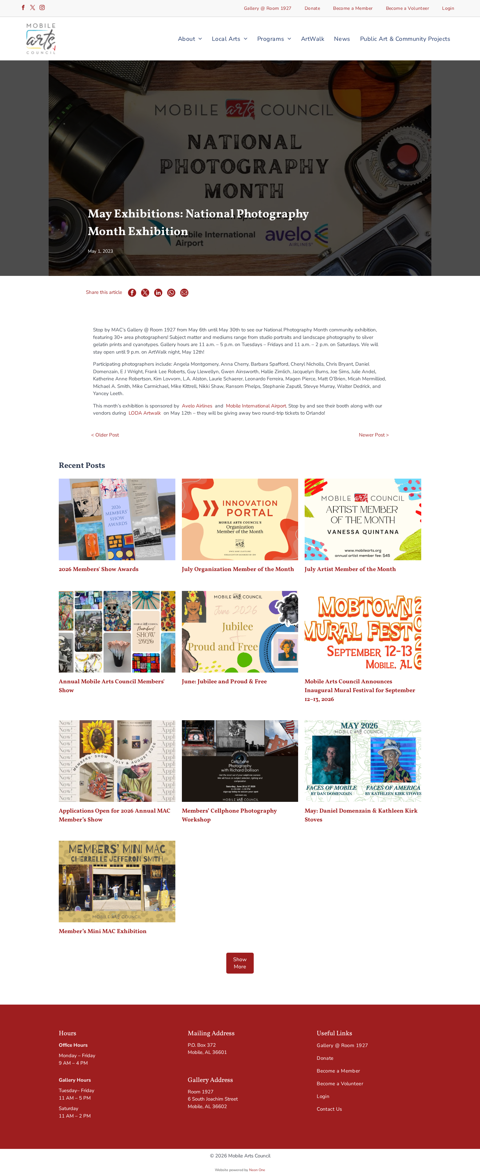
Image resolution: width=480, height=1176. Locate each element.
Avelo (188, 406)
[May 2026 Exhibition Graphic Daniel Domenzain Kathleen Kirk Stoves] (363, 761)
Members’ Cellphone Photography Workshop (229, 815)
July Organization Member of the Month (238, 569)
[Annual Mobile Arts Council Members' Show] (117, 632)
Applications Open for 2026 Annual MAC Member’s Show (114, 815)
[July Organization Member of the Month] (240, 519)
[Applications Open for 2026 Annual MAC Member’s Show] (117, 761)
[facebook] (23, 8)
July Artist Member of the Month (350, 569)
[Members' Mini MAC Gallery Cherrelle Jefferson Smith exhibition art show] (117, 881)
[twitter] (33, 8)
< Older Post (105, 435)
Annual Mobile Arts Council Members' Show (112, 686)
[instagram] (42, 8)
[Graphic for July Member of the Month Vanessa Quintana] (363, 519)
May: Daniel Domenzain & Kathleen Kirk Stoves (361, 815)
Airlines (204, 406)
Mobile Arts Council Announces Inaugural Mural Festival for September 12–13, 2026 (360, 691)
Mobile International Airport (256, 406)
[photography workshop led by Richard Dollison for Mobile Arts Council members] (240, 761)
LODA (135, 413)
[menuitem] (267, 8)
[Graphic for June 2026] (240, 632)
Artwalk (152, 413)
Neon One (257, 1170)
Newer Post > (374, 435)
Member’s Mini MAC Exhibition (103, 932)
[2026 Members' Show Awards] (117, 519)
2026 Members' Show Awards (98, 569)
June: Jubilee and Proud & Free (224, 682)
